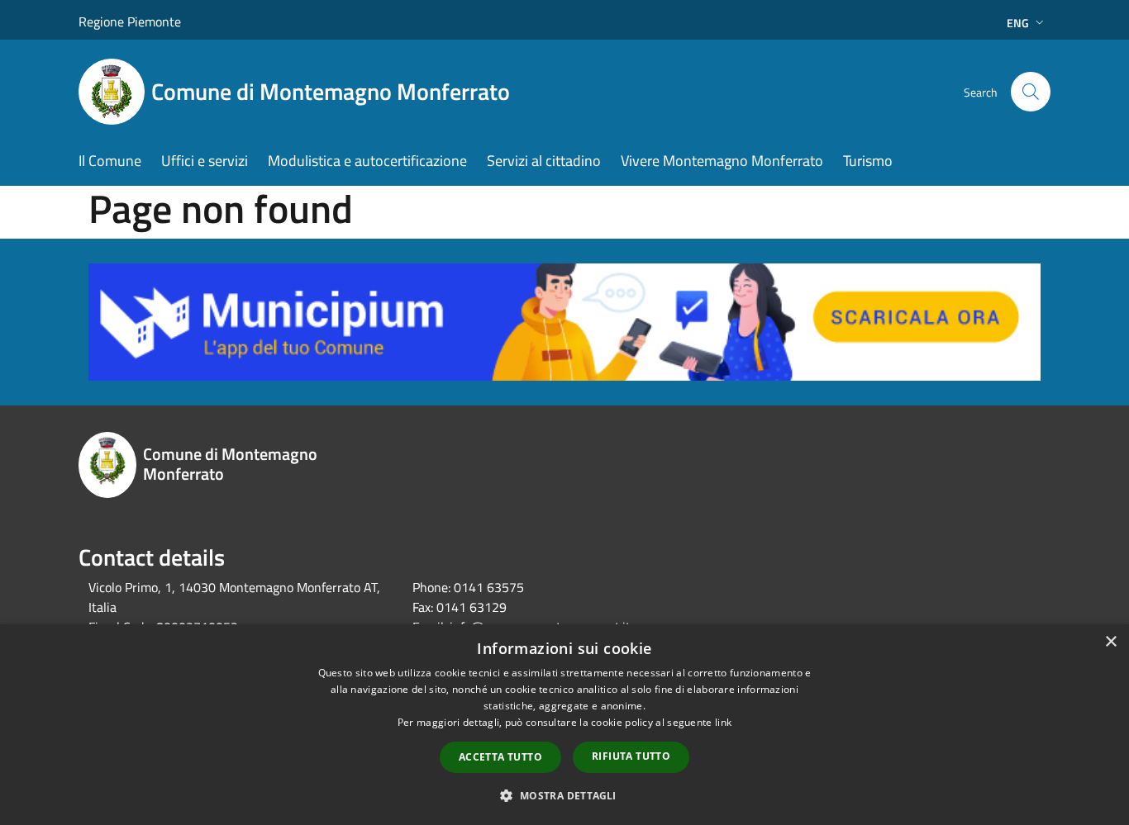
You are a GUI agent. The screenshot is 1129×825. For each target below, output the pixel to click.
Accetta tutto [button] (500, 757)
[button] (564, 795)
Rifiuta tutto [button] (631, 756)
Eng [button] (1018, 22)
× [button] (1110, 642)
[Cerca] (1030, 91)
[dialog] (564, 724)
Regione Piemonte (130, 21)
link (723, 722)
